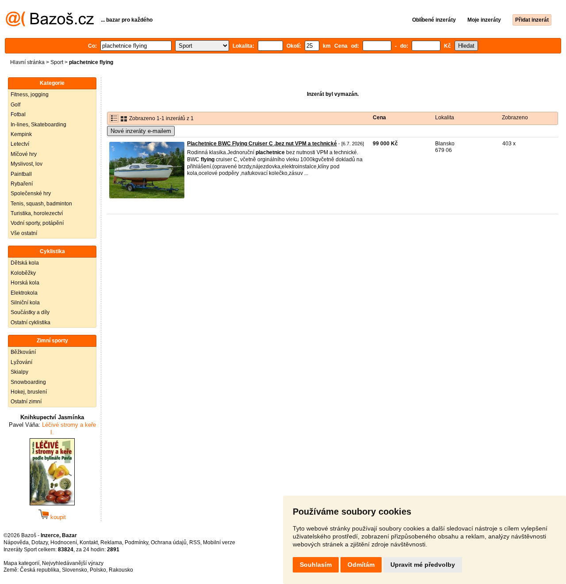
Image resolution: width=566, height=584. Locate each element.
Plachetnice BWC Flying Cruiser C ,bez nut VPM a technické (262, 143)
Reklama (111, 542)
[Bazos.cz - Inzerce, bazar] (50, 25)
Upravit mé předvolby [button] (422, 564)
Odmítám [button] (361, 564)
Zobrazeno (515, 117)
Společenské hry (31, 193)
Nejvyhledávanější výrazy (72, 563)
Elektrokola (24, 293)
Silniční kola (25, 303)
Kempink (21, 134)
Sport (56, 62)
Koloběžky (23, 273)
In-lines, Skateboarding (38, 124)
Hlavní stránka (27, 62)
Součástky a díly (30, 312)
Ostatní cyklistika (30, 322)
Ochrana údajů (169, 542)
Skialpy (19, 372)
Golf (15, 105)
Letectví (20, 144)
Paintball (21, 174)
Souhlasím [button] (316, 564)
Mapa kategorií (21, 563)
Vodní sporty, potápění (37, 223)
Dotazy (39, 542)
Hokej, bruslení (29, 392)
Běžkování (23, 352)
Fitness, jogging (30, 94)
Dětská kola (25, 263)
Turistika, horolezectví (37, 213)
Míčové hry (24, 154)
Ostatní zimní (26, 401)
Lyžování (21, 362)
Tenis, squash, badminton (41, 204)
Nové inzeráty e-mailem (141, 131)
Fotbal (18, 114)
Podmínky (136, 542)
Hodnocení (63, 542)
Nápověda (16, 542)
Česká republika (39, 570)
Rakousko (121, 570)
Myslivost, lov (26, 164)
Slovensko (74, 570)
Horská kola (25, 283)
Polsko (98, 570)
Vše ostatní (24, 233)
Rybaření (22, 184)
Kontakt (89, 542)
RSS (194, 542)
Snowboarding (28, 382)
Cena (379, 117)
